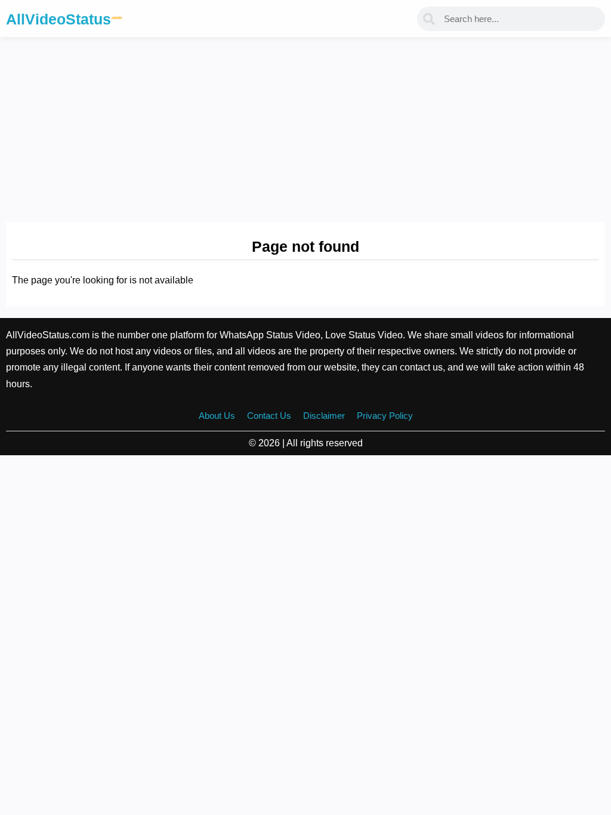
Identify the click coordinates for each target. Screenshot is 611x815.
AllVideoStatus (64, 19)
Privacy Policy (385, 415)
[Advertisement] (305, 126)
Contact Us (269, 415)
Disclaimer (324, 415)
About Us (217, 415)
